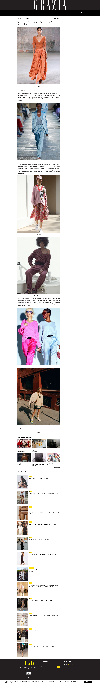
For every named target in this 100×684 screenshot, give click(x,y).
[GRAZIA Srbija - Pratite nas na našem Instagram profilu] (30, 677)
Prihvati (88, 681)
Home (25, 11)
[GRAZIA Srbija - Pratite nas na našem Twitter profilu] (28, 677)
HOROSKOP (73, 11)
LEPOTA (43, 11)
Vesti (28, 18)
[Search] (81, 13)
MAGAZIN (31, 11)
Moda (37, 11)
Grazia (19, 18)
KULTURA (50, 11)
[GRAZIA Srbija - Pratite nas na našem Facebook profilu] (26, 677)
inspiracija (39, 432)
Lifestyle (65, 11)
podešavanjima (8, 682)
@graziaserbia (71, 664)
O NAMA (50, 14)
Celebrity (57, 11)
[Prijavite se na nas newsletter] (58, 667)
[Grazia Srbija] (50, 5)
